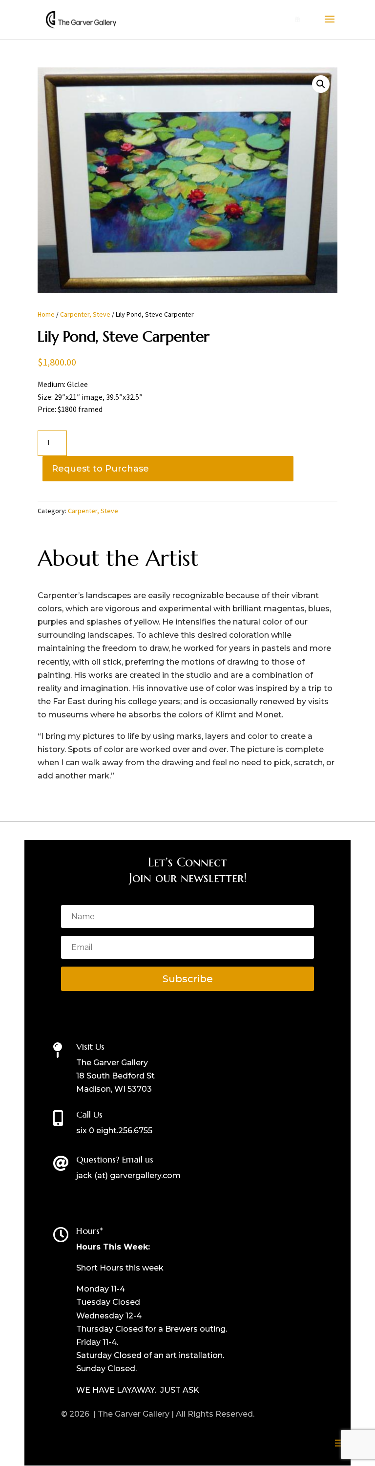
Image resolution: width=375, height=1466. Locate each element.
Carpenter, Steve (85, 314)
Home (46, 314)
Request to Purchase (100, 468)
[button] (321, 84)
